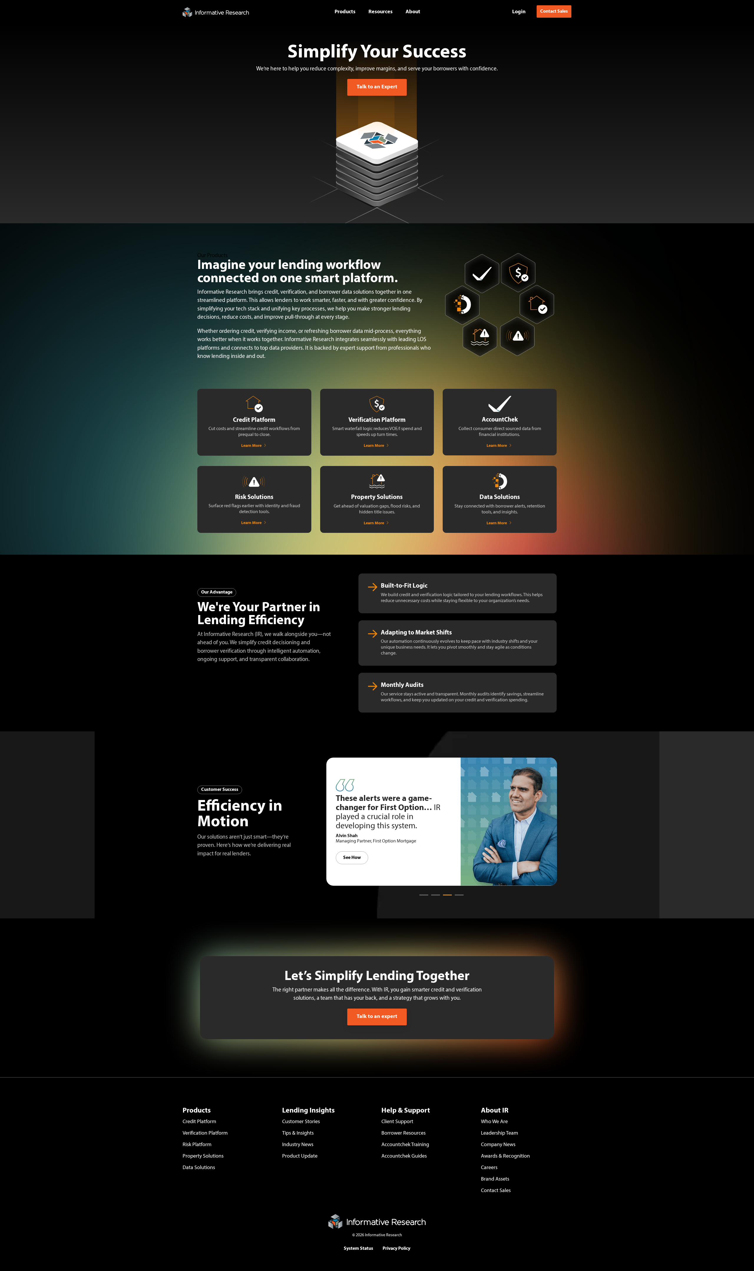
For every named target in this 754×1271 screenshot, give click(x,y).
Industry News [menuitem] (297, 1145)
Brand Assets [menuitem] (495, 1179)
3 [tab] (446, 897)
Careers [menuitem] (489, 1168)
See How (352, 862)
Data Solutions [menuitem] (199, 1168)
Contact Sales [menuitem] (496, 1191)
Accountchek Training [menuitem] (405, 1145)
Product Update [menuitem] (300, 1156)
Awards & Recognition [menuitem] (506, 1156)
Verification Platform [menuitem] (205, 1133)
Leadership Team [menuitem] (499, 1133)
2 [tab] (434, 897)
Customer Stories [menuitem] (301, 1122)
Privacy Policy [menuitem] (396, 1248)
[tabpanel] (441, 822)
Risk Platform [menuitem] (197, 1145)
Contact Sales (554, 11)
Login (519, 12)
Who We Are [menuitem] (494, 1122)
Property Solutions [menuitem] (203, 1156)
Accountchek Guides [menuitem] (404, 1156)
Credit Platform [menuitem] (199, 1122)
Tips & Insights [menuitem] (298, 1133)
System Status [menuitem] (358, 1248)
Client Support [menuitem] (397, 1122)
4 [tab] (458, 897)
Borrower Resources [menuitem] (403, 1133)
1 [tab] (422, 897)
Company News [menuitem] (498, 1145)
